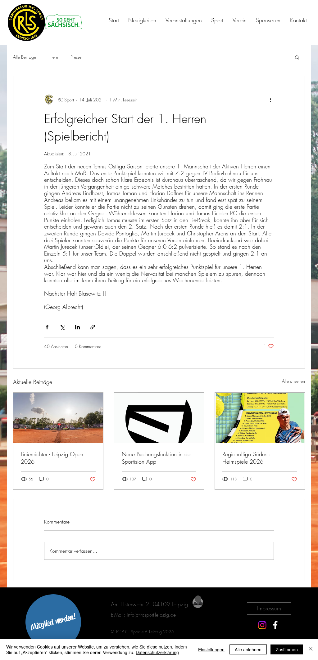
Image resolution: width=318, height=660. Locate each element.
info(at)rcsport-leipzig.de (151, 614)
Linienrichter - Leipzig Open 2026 (52, 457)
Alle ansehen (293, 381)
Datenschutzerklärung (157, 652)
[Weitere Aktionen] (270, 99)
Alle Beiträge (24, 57)
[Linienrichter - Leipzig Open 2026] (58, 418)
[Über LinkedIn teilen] (77, 327)
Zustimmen (287, 649)
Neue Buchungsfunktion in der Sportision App (157, 457)
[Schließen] (310, 649)
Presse (75, 57)
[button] (297, 57)
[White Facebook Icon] (275, 625)
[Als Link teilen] (93, 327)
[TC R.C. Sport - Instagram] (262, 625)
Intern (53, 57)
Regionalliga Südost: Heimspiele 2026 (246, 457)
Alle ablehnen (248, 649)
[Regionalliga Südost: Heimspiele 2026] (260, 418)
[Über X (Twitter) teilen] (62, 327)
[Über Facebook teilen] (47, 327)
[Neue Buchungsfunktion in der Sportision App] (159, 418)
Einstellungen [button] (211, 649)
